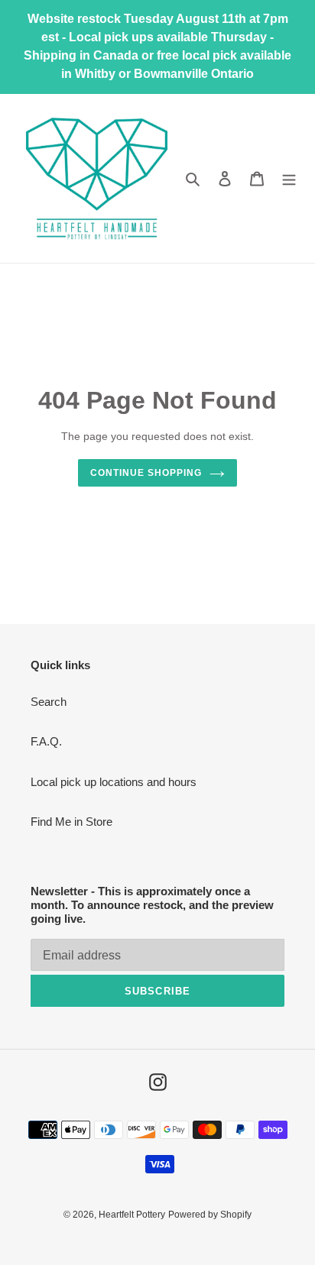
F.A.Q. (46, 741)
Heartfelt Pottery (132, 1214)
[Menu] (289, 178)
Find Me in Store (71, 821)
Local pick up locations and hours (113, 781)
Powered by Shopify (210, 1214)
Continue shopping (146, 472)
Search (49, 701)
